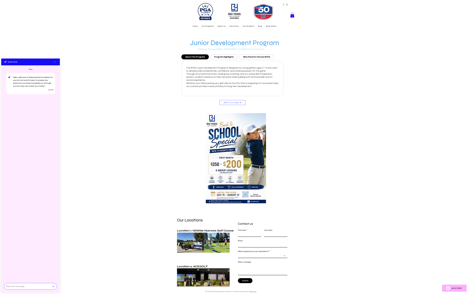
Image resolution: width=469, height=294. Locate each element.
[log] (30, 173)
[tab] (195, 56)
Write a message (244, 262)
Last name (268, 230)
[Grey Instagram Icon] (287, 4)
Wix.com (253, 291)
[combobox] (262, 255)
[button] (292, 15)
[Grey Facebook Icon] (283, 4)
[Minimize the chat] (55, 62)
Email (240, 241)
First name (242, 230)
